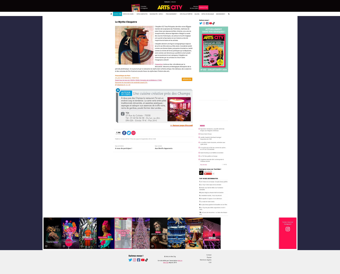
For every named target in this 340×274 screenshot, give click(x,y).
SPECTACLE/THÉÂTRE (186, 14)
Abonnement (220, 14)
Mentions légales (205, 260)
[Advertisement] (213, 86)
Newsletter (203, 7)
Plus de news (203, 164)
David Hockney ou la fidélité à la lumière (211, 153)
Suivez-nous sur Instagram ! (287, 223)
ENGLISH (173, 2)
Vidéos (116, 14)
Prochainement (171, 14)
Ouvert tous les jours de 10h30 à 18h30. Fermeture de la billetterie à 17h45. (138, 80)
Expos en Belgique (208, 14)
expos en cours (128, 14)
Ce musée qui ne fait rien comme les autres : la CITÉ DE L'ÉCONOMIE (213, 148)
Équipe (209, 257)
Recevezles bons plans (194, 7)
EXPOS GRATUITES (142, 14)
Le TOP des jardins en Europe (208, 156)
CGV (210, 262)
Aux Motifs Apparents (163, 148)
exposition (159, 64)
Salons (197, 14)
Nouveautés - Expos (156, 14)
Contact (208, 255)
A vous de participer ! (123, 148)
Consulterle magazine (144, 7)
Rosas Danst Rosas (206, 134)
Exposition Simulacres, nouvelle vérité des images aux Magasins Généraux (212, 129)
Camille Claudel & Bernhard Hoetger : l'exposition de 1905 (211, 138)
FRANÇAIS (167, 2)
